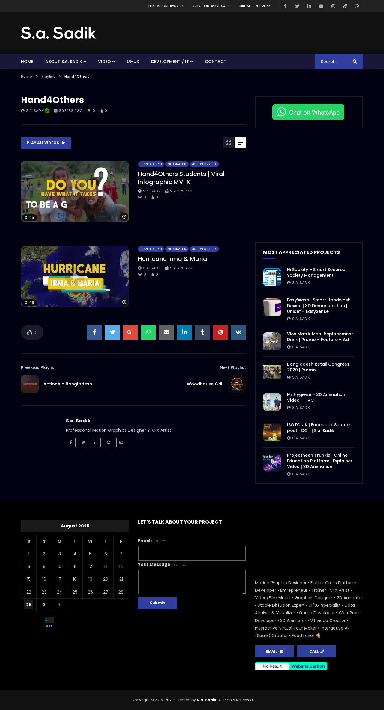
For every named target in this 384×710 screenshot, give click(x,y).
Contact (215, 62)
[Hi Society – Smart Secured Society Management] (272, 277)
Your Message (162, 564)
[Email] (121, 442)
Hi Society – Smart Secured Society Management (316, 272)
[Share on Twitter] (112, 332)
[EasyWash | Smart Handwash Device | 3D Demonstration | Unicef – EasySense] (272, 307)
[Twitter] (297, 6)
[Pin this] (220, 332)
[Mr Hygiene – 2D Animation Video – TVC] (272, 402)
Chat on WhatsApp (211, 5)
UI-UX (133, 62)
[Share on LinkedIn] (184, 332)
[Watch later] (357, 6)
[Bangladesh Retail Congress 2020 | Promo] (272, 372)
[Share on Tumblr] (202, 332)
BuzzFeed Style (151, 164)
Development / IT (170, 62)
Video (104, 62)
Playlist (48, 76)
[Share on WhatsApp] (148, 332)
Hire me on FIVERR (254, 5)
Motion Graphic (204, 164)
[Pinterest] (108, 442)
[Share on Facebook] (94, 332)
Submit (157, 602)
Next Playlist (233, 367)
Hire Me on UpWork (166, 5)
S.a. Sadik (35, 110)
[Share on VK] (238, 332)
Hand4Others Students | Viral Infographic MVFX (181, 178)
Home (27, 62)
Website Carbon (308, 666)
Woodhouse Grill (205, 384)
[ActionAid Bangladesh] (30, 384)
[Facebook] (285, 6)
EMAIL (273, 651)
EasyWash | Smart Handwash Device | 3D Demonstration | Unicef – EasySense (319, 305)
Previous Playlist (38, 367)
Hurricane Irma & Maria (172, 259)
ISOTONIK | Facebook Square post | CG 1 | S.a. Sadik (318, 428)
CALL (314, 651)
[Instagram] (333, 6)
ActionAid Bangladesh (68, 384)
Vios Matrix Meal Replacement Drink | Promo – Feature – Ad (320, 337)
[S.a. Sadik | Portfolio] (59, 33)
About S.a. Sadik (63, 62)
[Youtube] (321, 6)
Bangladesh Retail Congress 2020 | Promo (318, 367)
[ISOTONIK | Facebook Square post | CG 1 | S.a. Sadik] (272, 432)
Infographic (177, 164)
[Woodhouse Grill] (237, 384)
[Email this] (166, 332)
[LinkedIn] (309, 6)
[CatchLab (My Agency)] (345, 6)
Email (152, 541)
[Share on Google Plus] (130, 332)
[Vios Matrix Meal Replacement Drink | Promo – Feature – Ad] (272, 341)
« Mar (48, 620)
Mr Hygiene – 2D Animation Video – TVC (316, 397)
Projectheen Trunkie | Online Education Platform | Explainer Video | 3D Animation (319, 461)
